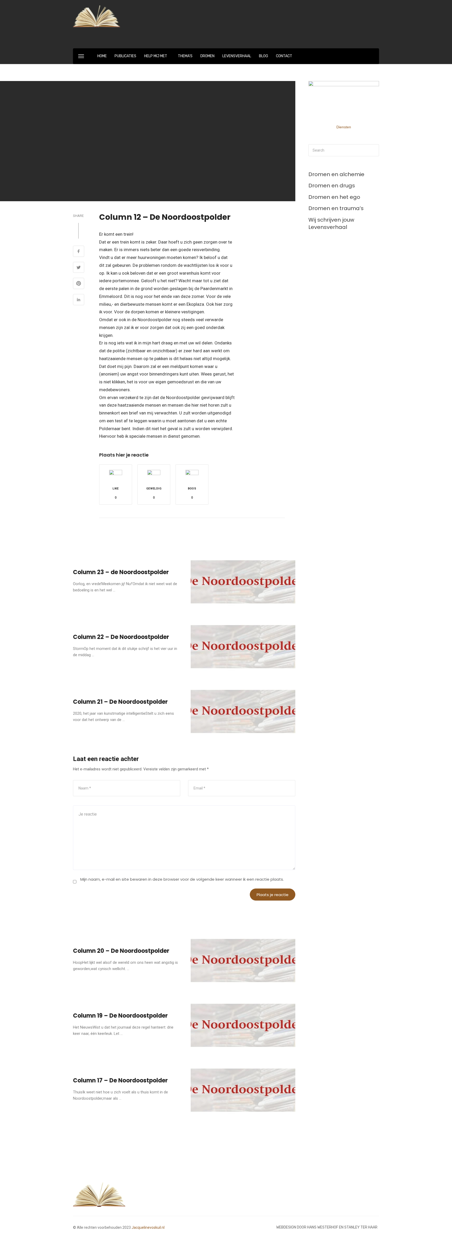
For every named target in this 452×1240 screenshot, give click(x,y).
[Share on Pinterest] (78, 284)
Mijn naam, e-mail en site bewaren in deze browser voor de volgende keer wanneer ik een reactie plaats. (182, 879)
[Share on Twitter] (78, 268)
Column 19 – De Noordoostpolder (120, 1016)
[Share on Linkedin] (78, 300)
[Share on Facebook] (78, 252)
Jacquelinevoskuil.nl (148, 1227)
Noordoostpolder (124, 920)
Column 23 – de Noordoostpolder (121, 572)
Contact (284, 56)
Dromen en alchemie (336, 174)
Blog (263, 56)
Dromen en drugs (331, 185)
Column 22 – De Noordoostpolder (121, 637)
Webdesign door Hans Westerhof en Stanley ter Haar (326, 1227)
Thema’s (185, 56)
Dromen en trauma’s (336, 208)
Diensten (343, 127)
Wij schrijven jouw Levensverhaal (331, 223)
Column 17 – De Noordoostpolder (120, 1080)
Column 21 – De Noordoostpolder (120, 702)
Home (102, 56)
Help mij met (155, 56)
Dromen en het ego (334, 197)
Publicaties (125, 56)
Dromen (207, 56)
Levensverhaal (236, 56)
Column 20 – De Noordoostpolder (121, 951)
